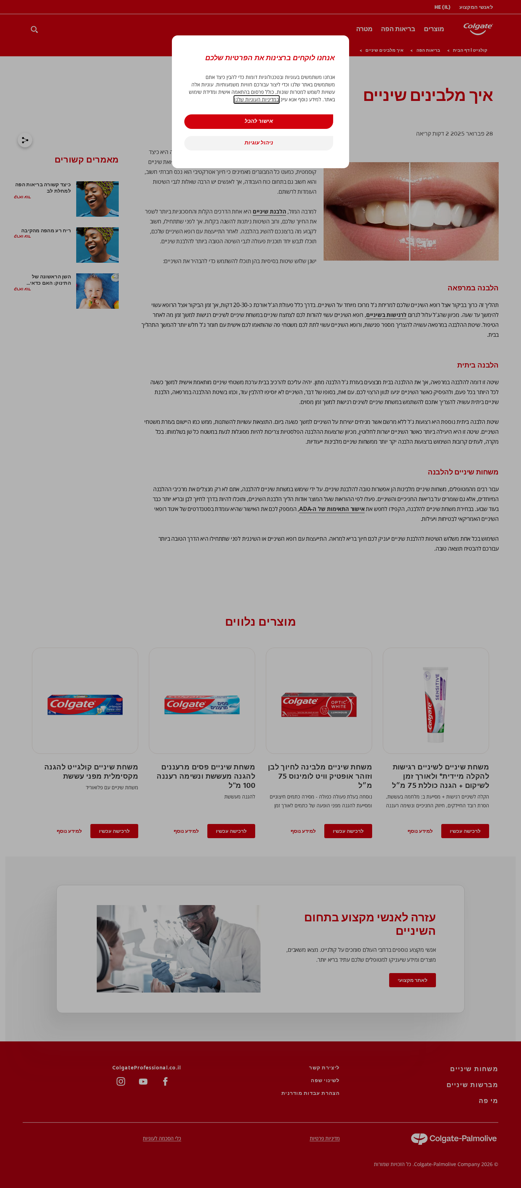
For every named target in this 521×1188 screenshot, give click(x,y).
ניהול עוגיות (259, 143)
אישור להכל (259, 121)
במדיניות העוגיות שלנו (256, 99)
